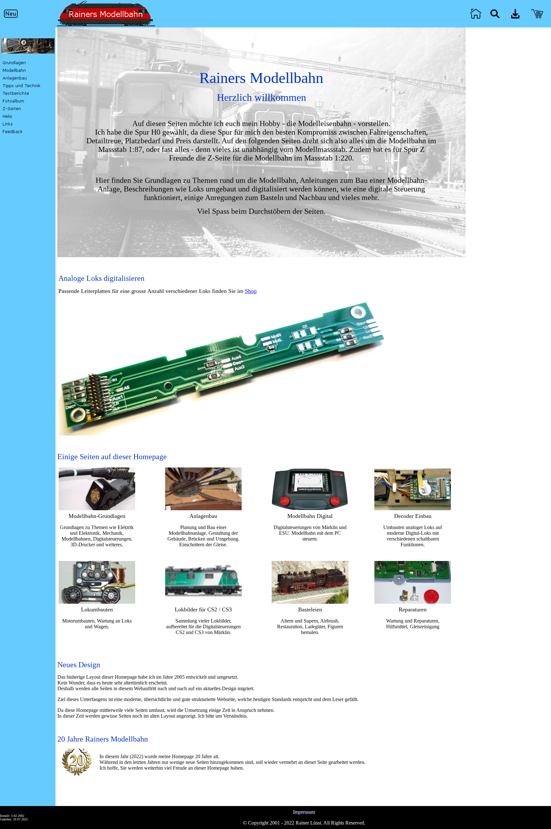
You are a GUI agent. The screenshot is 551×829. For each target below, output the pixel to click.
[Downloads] (515, 16)
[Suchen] (495, 16)
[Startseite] (476, 18)
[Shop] (537, 18)
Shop (251, 291)
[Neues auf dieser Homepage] (11, 17)
